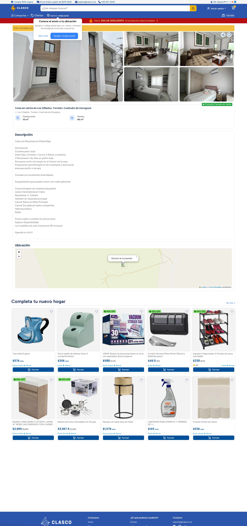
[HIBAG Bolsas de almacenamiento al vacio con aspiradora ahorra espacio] (123, 329)
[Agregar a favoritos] (51, 311)
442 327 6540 (108, 2)
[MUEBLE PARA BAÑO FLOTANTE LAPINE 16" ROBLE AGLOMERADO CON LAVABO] (33, 397)
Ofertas (39, 15)
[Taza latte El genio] (33, 329)
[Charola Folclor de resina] (213, 397)
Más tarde (43, 35)
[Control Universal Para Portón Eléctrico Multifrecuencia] (168, 329)
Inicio (90, 522)
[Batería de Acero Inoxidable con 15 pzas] (78, 397)
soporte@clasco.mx (87, 2)
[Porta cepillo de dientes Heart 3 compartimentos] (78, 329)
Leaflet (203, 287)
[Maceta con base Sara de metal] (123, 397)
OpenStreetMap (215, 287)
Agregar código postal (63, 35)
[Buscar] (193, 8)
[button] (123, 265)
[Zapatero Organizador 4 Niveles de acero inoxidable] (213, 329)
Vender (230, 15)
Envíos (133, 522)
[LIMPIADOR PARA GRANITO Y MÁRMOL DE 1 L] (168, 397)
